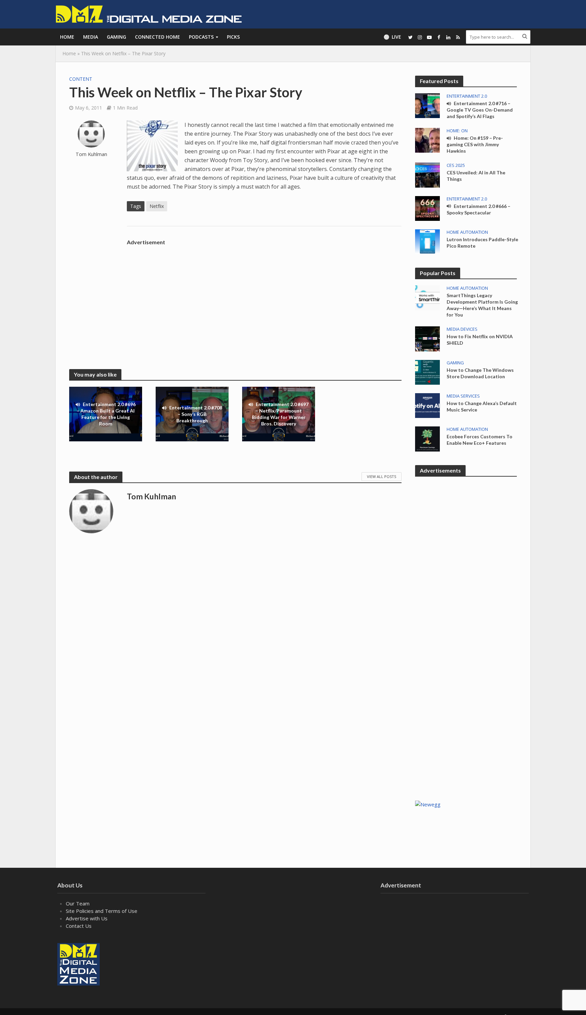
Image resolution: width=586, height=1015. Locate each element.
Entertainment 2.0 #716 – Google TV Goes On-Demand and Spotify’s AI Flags (480, 109)
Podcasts (201, 37)
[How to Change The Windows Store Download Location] (427, 371)
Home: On (457, 131)
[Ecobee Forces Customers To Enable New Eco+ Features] (427, 438)
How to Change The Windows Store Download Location (480, 373)
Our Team (78, 903)
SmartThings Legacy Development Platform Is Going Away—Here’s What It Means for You (482, 305)
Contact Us (79, 925)
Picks (233, 37)
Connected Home (157, 37)
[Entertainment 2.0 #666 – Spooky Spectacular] (427, 207)
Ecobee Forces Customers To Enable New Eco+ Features (479, 440)
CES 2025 (456, 165)
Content (80, 79)
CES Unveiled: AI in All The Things (476, 176)
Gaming (116, 37)
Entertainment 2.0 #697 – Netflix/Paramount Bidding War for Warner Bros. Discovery (280, 414)
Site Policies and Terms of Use (101, 910)
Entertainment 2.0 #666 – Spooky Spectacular (478, 209)
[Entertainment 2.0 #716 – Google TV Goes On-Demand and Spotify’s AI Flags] (427, 105)
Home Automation (467, 232)
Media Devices (462, 329)
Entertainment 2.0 (467, 96)
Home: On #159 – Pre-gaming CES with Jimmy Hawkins (475, 144)
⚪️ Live (392, 37)
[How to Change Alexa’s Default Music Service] (427, 405)
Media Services (463, 396)
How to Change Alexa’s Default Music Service (482, 406)
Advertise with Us (87, 918)
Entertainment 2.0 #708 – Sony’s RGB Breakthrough (195, 414)
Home (67, 37)
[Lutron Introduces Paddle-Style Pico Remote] (427, 241)
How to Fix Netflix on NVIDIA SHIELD (480, 339)
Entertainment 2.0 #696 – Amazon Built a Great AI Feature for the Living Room (106, 414)
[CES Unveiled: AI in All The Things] (427, 174)
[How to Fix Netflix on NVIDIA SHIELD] (427, 338)
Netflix (157, 206)
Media (90, 37)
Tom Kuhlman (91, 154)
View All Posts (381, 476)
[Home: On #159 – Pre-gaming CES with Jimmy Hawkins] (427, 139)
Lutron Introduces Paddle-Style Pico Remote (482, 242)
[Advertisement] (264, 296)
